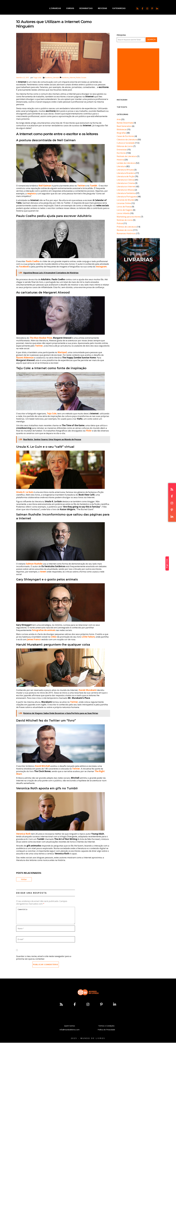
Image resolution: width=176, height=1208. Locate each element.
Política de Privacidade (106, 1029)
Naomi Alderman (25, 357)
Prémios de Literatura (126, 226)
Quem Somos (69, 1026)
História (120, 159)
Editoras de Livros (125, 146)
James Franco (34, 639)
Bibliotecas (122, 129)
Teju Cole (51, 413)
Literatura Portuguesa (127, 196)
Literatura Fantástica (126, 193)
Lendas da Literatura (126, 163)
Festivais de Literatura (127, 156)
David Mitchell (42, 766)
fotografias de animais (43, 630)
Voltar (24, 879)
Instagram (101, 266)
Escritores (48, 77)
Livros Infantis (123, 213)
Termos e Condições (106, 1026)
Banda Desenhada (125, 122)
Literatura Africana (125, 169)
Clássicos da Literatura (127, 139)
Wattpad (62, 352)
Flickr (88, 430)
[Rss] (137, 8)
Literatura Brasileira (126, 173)
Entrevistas (122, 149)
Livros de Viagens (125, 210)
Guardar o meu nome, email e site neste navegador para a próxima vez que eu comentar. (43, 957)
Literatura (56, 77)
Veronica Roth (23, 833)
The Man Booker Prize (41, 337)
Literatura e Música (125, 190)
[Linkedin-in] (157, 8)
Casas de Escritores (125, 136)
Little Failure (88, 636)
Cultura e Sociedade (125, 143)
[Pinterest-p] (152, 8)
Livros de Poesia (124, 206)
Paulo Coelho (32, 261)
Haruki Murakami (88, 690)
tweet (43, 571)
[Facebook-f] (142, 8)
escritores (65, 77)
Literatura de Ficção (125, 176)
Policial (120, 223)
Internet (72, 77)
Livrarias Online (124, 203)
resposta (31, 193)
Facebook (24, 266)
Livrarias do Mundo (125, 200)
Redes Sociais (81, 77)
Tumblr (93, 185)
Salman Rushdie (34, 563)
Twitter (81, 185)
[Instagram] (147, 8)
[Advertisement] (138, 69)
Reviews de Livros (125, 230)
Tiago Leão (37, 77)
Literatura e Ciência (125, 179)
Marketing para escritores (128, 216)
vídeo (54, 636)
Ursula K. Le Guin (24, 492)
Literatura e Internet (126, 186)
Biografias (121, 133)
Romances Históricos (126, 233)
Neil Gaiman (45, 185)
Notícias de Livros (125, 220)
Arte (119, 119)
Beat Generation (124, 126)
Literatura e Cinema (126, 183)
